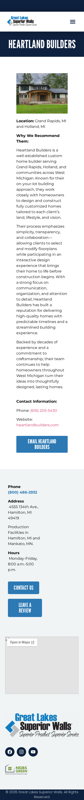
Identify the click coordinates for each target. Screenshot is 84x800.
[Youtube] (33, 752)
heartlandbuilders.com (37, 425)
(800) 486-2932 (22, 492)
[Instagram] (21, 752)
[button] (72, 21)
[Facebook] (9, 752)
